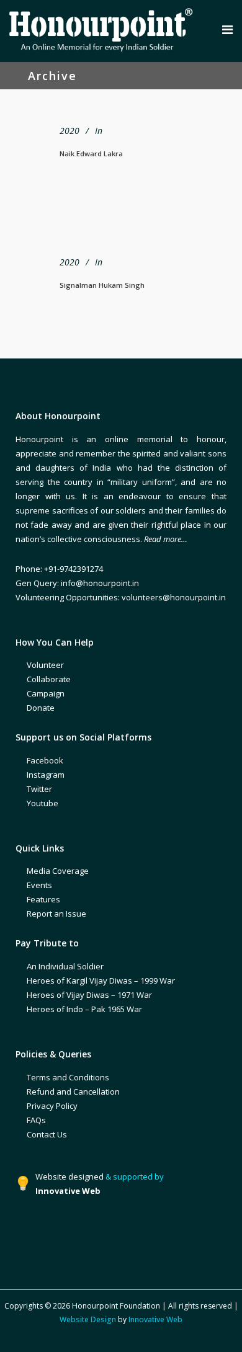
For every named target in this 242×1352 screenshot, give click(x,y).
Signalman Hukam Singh (102, 285)
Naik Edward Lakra (91, 153)
